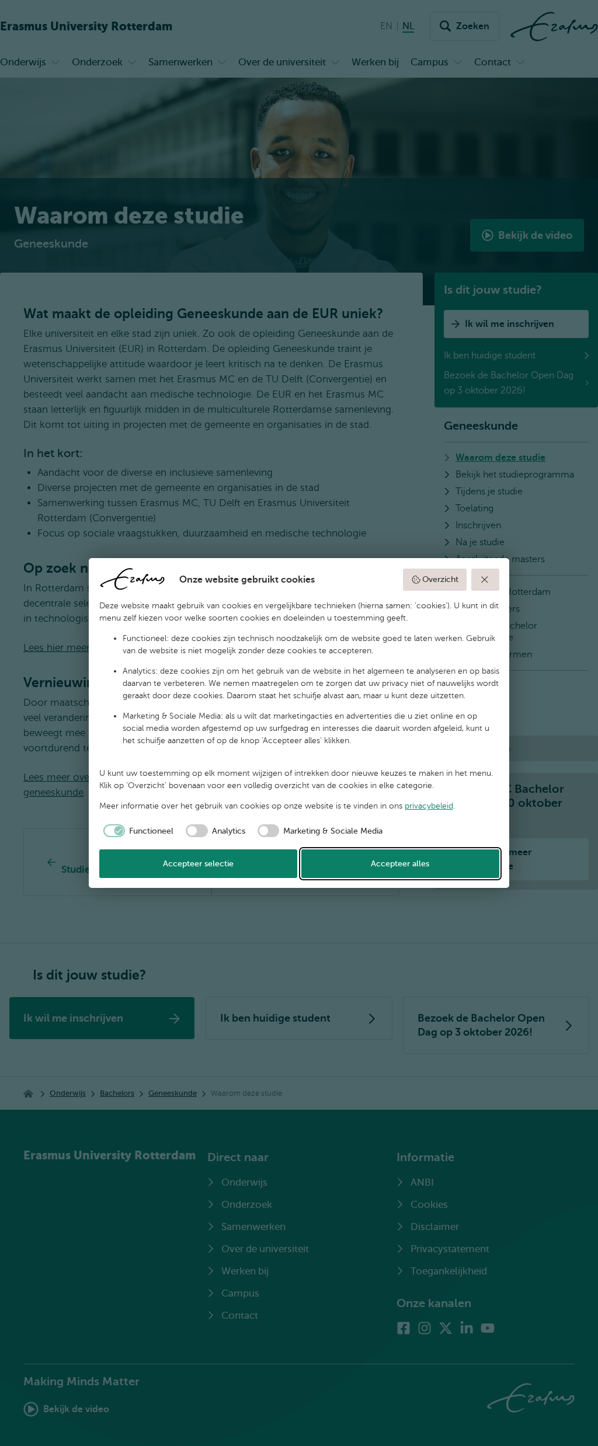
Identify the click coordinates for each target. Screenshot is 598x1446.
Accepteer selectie (198, 863)
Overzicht (440, 579)
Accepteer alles (400, 863)
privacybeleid (429, 806)
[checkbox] (136, 830)
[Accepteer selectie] (485, 580)
